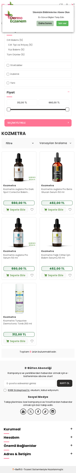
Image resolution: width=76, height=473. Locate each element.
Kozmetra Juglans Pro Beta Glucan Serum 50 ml (56, 190)
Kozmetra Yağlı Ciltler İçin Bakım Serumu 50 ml (55, 256)
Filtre (9, 143)
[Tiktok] (45, 412)
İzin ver (62, 23)
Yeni (12, 82)
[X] (31, 412)
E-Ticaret (26, 469)
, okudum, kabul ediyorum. (33, 390)
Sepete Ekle (17, 209)
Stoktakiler (16, 65)
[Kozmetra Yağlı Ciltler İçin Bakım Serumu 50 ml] (57, 233)
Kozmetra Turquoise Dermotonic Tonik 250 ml (17, 322)
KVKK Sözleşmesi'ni (18, 390)
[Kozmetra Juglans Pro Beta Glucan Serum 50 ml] (57, 167)
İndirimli (14, 74)
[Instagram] (53, 412)
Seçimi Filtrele (16, 123)
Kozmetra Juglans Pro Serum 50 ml (15, 256)
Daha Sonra (45, 23)
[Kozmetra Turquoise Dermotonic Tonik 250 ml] (19, 298)
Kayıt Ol (64, 383)
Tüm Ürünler (16, 54)
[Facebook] (38, 412)
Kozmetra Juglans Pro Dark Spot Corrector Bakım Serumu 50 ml (18, 190)
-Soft (16, 469)
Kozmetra (9, 185)
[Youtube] (23, 412)
